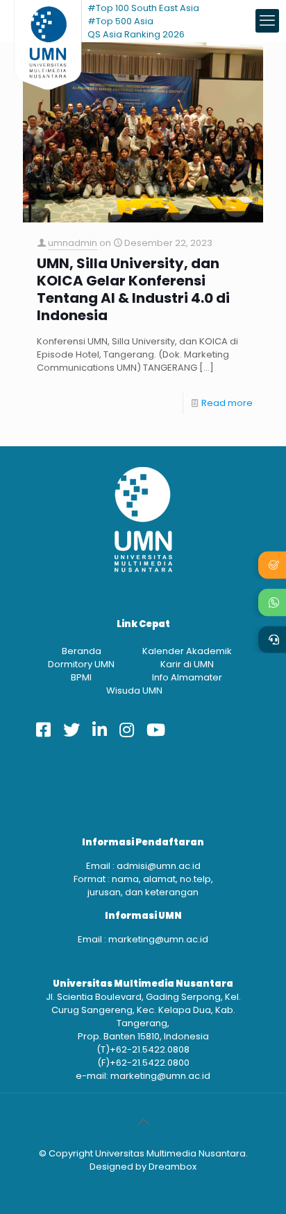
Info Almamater (187, 677)
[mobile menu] (267, 21)
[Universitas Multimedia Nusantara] (47, 20)
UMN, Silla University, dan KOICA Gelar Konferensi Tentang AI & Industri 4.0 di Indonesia (133, 289)
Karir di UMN (187, 664)
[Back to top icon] (143, 1121)
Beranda (81, 651)
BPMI (81, 677)
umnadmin (72, 242)
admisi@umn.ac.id (159, 865)
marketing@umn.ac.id (158, 939)
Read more (227, 403)
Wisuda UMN (134, 690)
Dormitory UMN (81, 664)
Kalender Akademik (187, 651)
